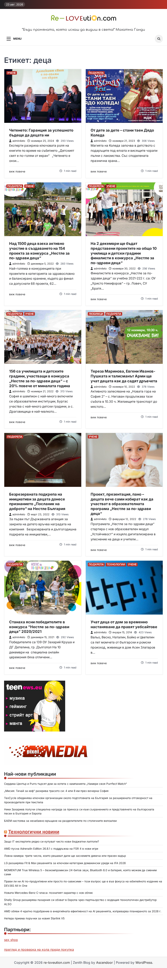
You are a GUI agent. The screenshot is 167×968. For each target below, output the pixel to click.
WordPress (143, 962)
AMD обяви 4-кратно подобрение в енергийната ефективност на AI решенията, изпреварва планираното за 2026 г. (83, 911)
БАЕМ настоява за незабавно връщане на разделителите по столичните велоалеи (60, 820)
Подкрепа (96, 72)
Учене (11, 72)
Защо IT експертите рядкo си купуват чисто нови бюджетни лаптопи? (51, 841)
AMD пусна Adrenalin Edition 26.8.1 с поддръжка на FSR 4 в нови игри (51, 848)
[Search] (159, 39)
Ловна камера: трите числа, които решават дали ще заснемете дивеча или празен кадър (65, 855)
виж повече (17, 171)
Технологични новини (33, 832)
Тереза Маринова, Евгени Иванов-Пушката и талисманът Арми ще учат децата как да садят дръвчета (124, 376)
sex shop (11, 940)
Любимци (96, 313)
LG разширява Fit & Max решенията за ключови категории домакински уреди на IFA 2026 (65, 863)
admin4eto (18, 140)
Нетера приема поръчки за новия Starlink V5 (34, 918)
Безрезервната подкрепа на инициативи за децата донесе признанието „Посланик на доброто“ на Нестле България (37, 501)
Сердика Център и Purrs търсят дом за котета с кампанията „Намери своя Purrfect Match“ (65, 783)
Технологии (116, 564)
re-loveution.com (57, 962)
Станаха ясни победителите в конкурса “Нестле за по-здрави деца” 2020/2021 (39, 627)
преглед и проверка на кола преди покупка (39, 949)
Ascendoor (104, 962)
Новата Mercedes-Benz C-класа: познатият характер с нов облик (48, 892)
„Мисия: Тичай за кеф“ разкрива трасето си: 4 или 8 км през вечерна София (56, 790)
